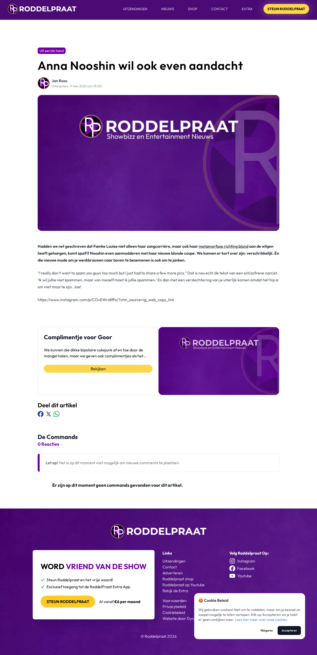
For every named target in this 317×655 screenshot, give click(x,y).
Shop (192, 9)
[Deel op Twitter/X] (49, 414)
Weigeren (266, 630)
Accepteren (289, 630)
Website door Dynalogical (184, 618)
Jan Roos (59, 80)
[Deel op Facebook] (41, 414)
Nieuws (167, 9)
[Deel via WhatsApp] (56, 414)
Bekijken (98, 368)
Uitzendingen (135, 9)
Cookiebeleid (173, 612)
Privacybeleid (174, 606)
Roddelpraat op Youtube (183, 584)
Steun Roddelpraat (286, 9)
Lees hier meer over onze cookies (261, 619)
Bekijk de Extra (175, 590)
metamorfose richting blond (223, 246)
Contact (219, 9)
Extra (247, 9)
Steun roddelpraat (68, 601)
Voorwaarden (174, 600)
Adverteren (172, 572)
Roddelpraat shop (177, 578)
